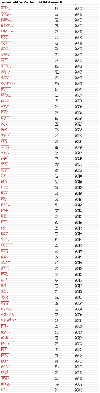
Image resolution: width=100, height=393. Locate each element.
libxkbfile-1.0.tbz (4, 355)
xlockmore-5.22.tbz (4, 209)
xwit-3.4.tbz (3, 176)
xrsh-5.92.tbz (3, 189)
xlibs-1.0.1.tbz (3, 90)
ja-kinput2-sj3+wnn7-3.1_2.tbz (6, 307)
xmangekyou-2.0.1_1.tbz (5, 205)
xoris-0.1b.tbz (3, 324)
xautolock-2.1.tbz (4, 164)
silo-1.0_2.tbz (3, 112)
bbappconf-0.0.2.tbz (4, 292)
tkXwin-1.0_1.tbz (4, 139)
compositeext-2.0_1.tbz (5, 365)
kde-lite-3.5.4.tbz (4, 32)
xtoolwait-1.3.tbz (4, 180)
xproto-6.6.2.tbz (4, 374)
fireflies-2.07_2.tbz (4, 280)
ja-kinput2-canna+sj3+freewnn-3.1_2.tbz (8, 319)
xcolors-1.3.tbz (3, 223)
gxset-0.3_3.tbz (4, 146)
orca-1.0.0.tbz (3, 70)
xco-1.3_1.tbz (3, 226)
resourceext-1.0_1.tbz (5, 376)
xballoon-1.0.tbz (4, 235)
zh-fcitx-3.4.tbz (3, 163)
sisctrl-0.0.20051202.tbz (5, 49)
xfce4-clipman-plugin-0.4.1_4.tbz (7, 21)
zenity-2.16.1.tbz (4, 79)
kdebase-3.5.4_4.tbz (4, 84)
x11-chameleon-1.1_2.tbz (5, 116)
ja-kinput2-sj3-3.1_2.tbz (5, 309)
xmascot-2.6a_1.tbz (4, 203)
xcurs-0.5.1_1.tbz (4, 30)
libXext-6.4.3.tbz (4, 361)
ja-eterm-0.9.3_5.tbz (4, 111)
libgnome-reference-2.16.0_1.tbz (7, 338)
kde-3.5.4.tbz (3, 72)
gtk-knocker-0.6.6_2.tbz (5, 156)
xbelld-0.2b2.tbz (4, 233)
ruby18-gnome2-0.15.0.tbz (6, 14)
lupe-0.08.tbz (3, 268)
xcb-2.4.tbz (3, 229)
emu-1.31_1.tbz (4, 89)
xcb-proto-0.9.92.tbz (4, 326)
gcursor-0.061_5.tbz (4, 7)
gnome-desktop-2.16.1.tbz (6, 76)
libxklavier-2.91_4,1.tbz (5, 269)
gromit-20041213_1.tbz (5, 55)
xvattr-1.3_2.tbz (4, 141)
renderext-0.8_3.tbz (4, 373)
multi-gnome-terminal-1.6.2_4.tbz (7, 26)
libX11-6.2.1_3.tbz (4, 367)
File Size (57, 4)
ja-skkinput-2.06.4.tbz (5, 301)
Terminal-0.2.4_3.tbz (4, 27)
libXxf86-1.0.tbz (4, 347)
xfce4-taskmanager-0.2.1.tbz (6, 19)
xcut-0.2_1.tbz (3, 222)
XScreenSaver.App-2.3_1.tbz (6, 133)
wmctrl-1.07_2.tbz (4, 246)
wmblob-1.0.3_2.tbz (4, 47)
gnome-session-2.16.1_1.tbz (6, 67)
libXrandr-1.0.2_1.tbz (5, 343)
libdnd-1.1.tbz (3, 274)
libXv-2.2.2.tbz (3, 349)
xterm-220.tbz (3, 333)
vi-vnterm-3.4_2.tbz (4, 94)
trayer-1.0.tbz (3, 48)
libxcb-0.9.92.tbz (4, 272)
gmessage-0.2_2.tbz (4, 151)
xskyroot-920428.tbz (4, 188)
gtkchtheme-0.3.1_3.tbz (5, 53)
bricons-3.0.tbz (3, 289)
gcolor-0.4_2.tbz (4, 157)
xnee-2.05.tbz (3, 194)
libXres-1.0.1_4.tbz (4, 351)
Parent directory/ (4, 6)
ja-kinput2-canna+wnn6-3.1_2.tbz (7, 314)
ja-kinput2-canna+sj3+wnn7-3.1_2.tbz (8, 315)
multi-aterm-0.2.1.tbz (4, 264)
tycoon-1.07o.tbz (4, 136)
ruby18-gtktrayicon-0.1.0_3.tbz (6, 29)
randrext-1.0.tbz (4, 377)
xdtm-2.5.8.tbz (3, 221)
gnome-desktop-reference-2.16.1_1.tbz (8, 341)
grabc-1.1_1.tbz (4, 279)
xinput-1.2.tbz (3, 216)
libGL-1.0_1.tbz (4, 342)
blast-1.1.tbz (3, 290)
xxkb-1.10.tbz (3, 175)
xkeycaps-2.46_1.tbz (5, 212)
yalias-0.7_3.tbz (4, 44)
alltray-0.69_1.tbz (4, 42)
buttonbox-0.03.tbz (4, 287)
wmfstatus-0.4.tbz (4, 245)
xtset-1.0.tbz (3, 388)
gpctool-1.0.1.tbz (4, 137)
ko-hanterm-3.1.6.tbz (5, 95)
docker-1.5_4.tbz (4, 285)
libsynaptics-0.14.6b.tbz (5, 273)
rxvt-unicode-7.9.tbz (4, 162)
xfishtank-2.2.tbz (4, 220)
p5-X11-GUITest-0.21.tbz (5, 261)
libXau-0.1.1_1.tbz (4, 372)
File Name (3, 4)
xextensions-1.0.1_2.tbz (5, 370)
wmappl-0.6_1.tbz (4, 249)
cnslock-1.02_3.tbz (4, 154)
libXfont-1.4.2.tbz (4, 327)
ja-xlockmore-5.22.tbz (5, 298)
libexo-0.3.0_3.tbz (4, 36)
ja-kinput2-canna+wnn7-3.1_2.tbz (7, 313)
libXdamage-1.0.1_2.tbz (5, 345)
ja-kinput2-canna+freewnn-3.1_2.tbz (7, 320)
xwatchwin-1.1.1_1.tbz (5, 177)
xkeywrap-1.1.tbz (4, 211)
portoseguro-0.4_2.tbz (5, 147)
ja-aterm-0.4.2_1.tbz (4, 322)
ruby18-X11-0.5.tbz (4, 330)
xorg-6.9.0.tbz (3, 331)
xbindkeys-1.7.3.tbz (4, 232)
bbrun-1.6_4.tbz (4, 61)
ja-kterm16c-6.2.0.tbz (5, 108)
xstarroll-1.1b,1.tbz (4, 186)
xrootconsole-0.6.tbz (4, 191)
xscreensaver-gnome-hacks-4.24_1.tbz (8, 83)
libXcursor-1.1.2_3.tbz (5, 344)
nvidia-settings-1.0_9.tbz (5, 50)
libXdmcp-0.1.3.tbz (4, 371)
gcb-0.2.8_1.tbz (4, 59)
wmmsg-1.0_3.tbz (4, 124)
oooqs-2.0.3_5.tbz (4, 66)
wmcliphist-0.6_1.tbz (5, 145)
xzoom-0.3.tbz (3, 174)
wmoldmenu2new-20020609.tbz (7, 243)
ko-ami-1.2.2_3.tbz (4, 118)
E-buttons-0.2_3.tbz (4, 104)
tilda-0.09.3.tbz (3, 33)
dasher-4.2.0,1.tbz (4, 78)
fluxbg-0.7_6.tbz (4, 37)
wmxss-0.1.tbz (3, 241)
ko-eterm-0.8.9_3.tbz (5, 99)
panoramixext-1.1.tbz (5, 378)
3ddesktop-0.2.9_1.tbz (5, 129)
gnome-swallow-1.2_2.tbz (5, 9)
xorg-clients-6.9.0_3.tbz (5, 332)
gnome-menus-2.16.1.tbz (5, 82)
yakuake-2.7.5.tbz (4, 43)
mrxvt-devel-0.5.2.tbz (5, 266)
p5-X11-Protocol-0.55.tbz (5, 385)
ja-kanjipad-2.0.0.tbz (4, 64)
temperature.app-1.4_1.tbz (6, 252)
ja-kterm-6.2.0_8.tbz (4, 303)
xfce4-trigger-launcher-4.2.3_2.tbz (7, 20)
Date (76, 4)
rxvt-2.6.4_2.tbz (4, 336)
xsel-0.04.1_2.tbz (4, 142)
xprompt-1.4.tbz (4, 193)
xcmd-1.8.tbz (3, 227)
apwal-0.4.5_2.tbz (4, 62)
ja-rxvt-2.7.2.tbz (4, 302)
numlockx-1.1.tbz (4, 262)
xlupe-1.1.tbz (3, 206)
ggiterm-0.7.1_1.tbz (4, 131)
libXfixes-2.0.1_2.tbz (4, 360)
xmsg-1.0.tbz (3, 199)
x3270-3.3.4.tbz (4, 107)
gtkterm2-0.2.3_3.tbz (4, 35)
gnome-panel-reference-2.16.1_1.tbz (7, 339)
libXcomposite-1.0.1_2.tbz (6, 348)
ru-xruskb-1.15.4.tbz (4, 296)
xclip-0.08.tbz (3, 228)
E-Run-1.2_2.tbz (4, 102)
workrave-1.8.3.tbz (4, 8)
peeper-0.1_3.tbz (4, 113)
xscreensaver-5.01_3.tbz (5, 41)
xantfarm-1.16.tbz (4, 238)
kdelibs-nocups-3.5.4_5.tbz (6, 87)
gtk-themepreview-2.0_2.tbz (6, 54)
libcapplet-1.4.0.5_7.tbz (5, 106)
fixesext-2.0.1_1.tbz (4, 368)
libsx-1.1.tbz (3, 159)
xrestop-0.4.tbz (3, 192)
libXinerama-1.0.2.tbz (5, 353)
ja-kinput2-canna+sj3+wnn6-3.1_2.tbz (8, 316)
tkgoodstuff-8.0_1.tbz (5, 135)
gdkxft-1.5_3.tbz (4, 152)
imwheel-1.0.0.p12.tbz (5, 278)
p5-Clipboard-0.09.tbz (5, 165)
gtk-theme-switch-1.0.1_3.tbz (6, 148)
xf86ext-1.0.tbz (3, 366)
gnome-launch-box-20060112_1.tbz (7, 10)
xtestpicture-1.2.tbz (4, 182)
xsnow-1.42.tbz (4, 187)
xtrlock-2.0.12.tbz (4, 181)
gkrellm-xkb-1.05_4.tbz (5, 38)
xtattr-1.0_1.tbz (3, 389)
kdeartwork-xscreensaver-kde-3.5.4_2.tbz (8, 31)
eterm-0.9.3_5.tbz (4, 110)
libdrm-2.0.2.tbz (4, 382)
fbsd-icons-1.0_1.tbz (4, 281)
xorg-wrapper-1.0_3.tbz (5, 240)
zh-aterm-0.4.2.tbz (4, 325)
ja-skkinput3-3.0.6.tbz (5, 299)
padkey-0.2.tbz (3, 258)
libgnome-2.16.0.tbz (4, 81)
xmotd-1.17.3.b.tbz (4, 200)
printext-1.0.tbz (3, 391)
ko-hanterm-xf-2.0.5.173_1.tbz (6, 96)
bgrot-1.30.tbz (3, 170)
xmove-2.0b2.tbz (4, 198)
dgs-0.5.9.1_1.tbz (4, 169)
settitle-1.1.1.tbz (4, 390)
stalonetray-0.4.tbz (4, 255)
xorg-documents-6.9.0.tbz (5, 384)
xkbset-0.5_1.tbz (4, 214)
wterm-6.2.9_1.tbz (4, 119)
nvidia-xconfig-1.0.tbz (5, 379)
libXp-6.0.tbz (3, 350)
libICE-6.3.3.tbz (4, 362)
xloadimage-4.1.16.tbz (5, 210)
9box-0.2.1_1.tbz (4, 295)
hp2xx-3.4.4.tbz (4, 297)
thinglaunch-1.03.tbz (4, 251)
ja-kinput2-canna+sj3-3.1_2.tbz (6, 318)
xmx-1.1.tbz (3, 197)
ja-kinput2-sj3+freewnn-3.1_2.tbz (7, 310)
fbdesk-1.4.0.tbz (4, 128)
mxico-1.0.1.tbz (4, 263)
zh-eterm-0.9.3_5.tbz (5, 101)
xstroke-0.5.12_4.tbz (4, 160)
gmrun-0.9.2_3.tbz (4, 58)
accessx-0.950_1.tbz (5, 140)
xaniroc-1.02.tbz (4, 239)
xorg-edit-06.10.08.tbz (5, 25)
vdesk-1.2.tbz (3, 250)
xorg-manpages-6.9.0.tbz (5, 383)
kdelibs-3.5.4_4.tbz (4, 85)
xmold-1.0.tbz (3, 204)
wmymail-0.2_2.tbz (4, 134)
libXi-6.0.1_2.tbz (4, 359)
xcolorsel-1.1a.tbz (4, 158)
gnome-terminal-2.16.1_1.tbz (6, 73)
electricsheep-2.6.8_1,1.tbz (6, 130)
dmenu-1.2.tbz (3, 286)
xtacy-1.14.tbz (3, 183)
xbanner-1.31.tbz (4, 234)
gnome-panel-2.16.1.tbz (5, 71)
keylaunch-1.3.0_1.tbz (5, 275)
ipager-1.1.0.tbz (4, 125)
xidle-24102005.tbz (4, 217)
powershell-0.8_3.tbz (5, 105)
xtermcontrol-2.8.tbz (4, 122)
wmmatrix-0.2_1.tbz (4, 244)
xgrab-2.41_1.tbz (4, 88)
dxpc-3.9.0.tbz (3, 284)
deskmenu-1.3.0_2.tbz (5, 153)
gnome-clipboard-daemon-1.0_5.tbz (7, 56)
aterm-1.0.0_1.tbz (4, 123)
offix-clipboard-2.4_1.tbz (5, 168)
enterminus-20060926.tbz (5, 13)
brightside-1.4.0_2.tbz (5, 15)
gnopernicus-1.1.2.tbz (5, 12)
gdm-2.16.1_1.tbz (4, 77)
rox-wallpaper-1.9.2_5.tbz (5, 18)
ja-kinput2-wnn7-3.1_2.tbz (6, 304)
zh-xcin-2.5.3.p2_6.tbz (5, 100)
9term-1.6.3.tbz (3, 171)
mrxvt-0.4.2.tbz (3, 267)
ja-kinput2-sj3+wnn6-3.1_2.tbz (6, 308)
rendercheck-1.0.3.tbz (5, 257)
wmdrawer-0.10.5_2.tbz (5, 117)
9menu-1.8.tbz (3, 293)
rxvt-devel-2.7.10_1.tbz (5, 256)
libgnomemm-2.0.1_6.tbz (5, 24)
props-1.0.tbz (3, 93)
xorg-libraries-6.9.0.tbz (5, 337)
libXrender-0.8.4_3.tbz (5, 356)
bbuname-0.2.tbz (4, 291)
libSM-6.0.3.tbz (4, 354)
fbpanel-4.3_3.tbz (4, 60)
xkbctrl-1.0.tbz (3, 215)
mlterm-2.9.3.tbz (4, 52)
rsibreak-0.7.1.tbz (4, 65)
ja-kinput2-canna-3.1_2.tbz (6, 321)
